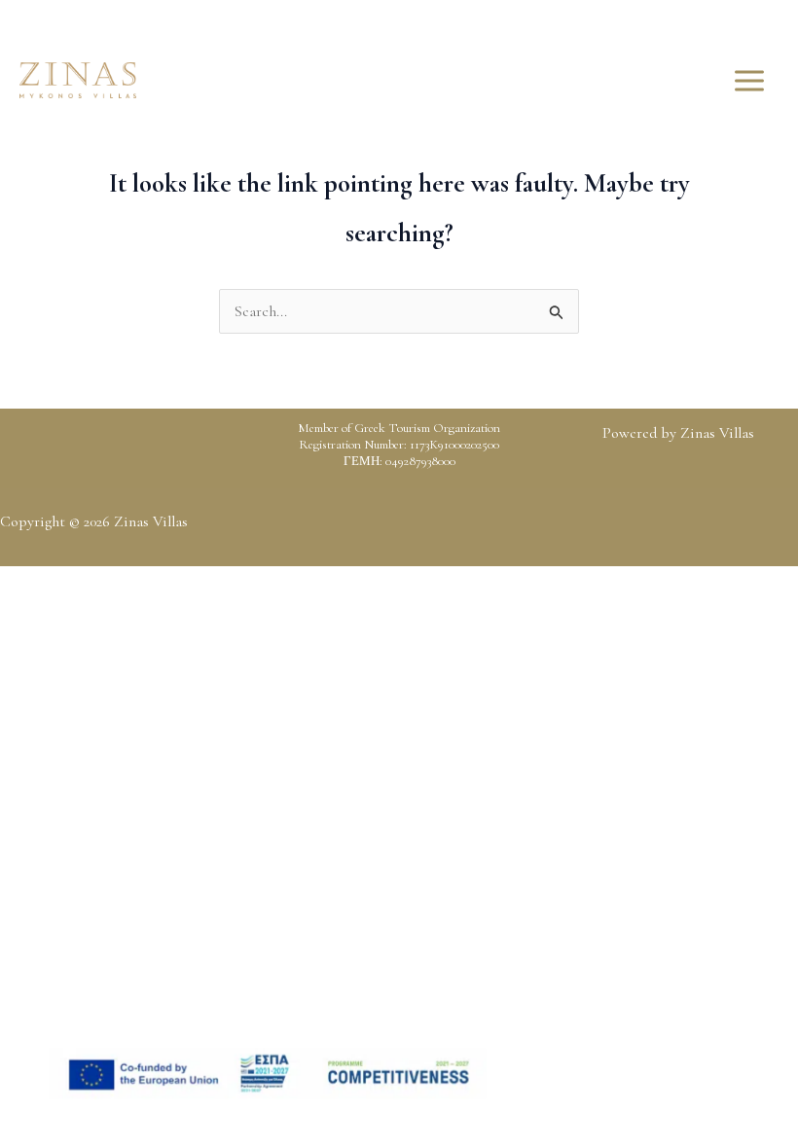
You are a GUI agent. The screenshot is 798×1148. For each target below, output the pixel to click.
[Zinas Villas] (77, 80)
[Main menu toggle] (749, 81)
